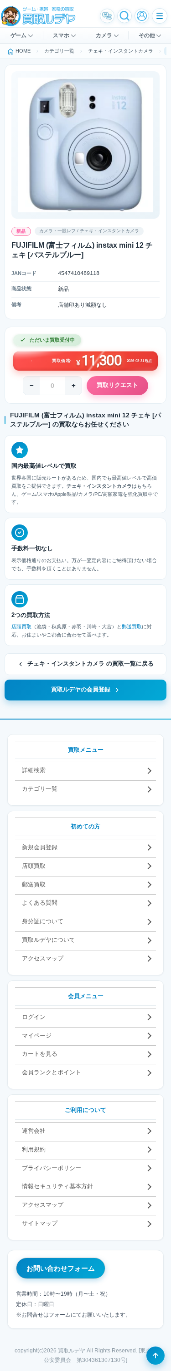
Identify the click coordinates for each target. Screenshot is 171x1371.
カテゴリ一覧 (39, 788)
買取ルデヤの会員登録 (80, 689)
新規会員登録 (39, 847)
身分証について (42, 921)
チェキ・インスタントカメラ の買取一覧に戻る (90, 664)
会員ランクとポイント (51, 1072)
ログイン (34, 1017)
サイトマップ (39, 1223)
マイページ (37, 1035)
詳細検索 (34, 770)
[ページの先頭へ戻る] (155, 1356)
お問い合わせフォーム (60, 1268)
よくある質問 (39, 902)
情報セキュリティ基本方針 (57, 1186)
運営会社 (34, 1130)
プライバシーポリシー (51, 1168)
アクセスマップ (42, 958)
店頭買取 (21, 626)
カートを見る (39, 1053)
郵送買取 (132, 626)
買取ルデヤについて (48, 939)
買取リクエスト (117, 385)
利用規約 (34, 1149)
